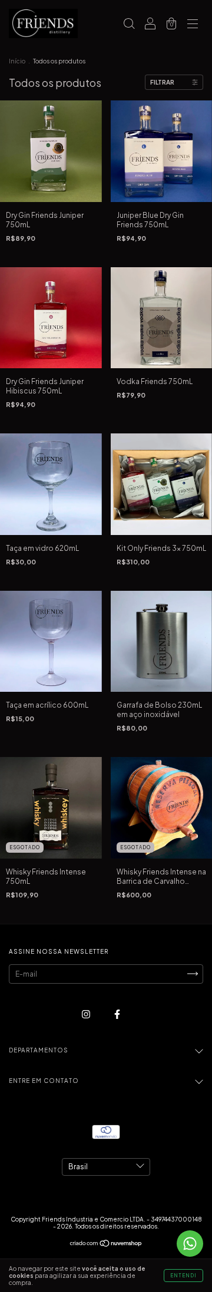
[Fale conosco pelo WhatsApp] (190, 1243)
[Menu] (192, 25)
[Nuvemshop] (106, 1244)
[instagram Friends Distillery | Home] (86, 1014)
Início (17, 61)
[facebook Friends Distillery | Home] (117, 1014)
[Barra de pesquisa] (129, 25)
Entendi (183, 1275)
